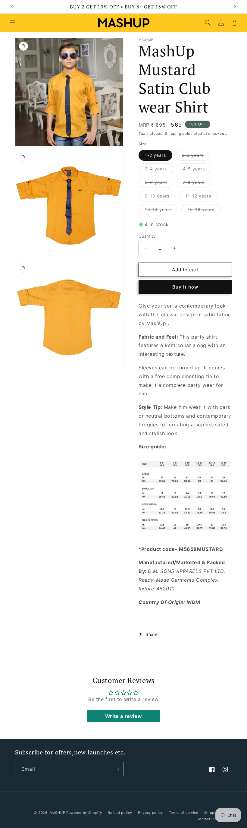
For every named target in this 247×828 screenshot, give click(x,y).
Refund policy (120, 813)
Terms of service (183, 813)
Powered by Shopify (84, 813)
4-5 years (197, 170)
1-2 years (155, 155)
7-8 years (197, 183)
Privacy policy (150, 813)
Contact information (214, 819)
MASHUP (57, 813)
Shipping (173, 133)
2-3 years (196, 156)
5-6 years (159, 183)
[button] (12, 22)
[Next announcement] (235, 6)
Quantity (147, 236)
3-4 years (159, 170)
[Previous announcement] (12, 6)
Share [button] (151, 634)
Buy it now (185, 287)
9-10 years (160, 197)
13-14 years (161, 211)
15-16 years (204, 211)
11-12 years (201, 197)
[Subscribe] (116, 769)
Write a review (123, 716)
